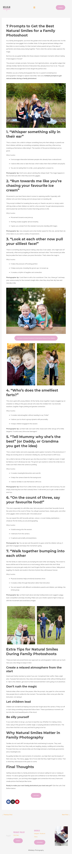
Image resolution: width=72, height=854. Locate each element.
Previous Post (7, 815)
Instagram (36, 833)
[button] (34, 7)
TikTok (35, 837)
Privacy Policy (19, 832)
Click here (16, 835)
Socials (37, 830)
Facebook (42, 833)
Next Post (66, 815)
